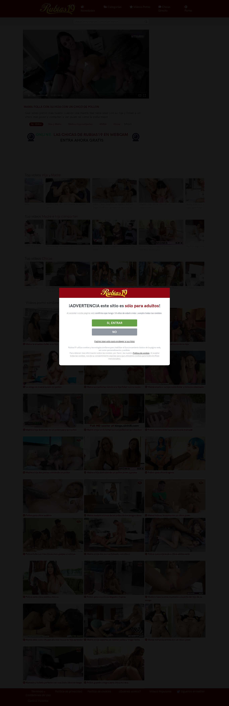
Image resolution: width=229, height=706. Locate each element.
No (114, 332)
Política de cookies (141, 353)
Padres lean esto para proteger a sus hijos (114, 341)
